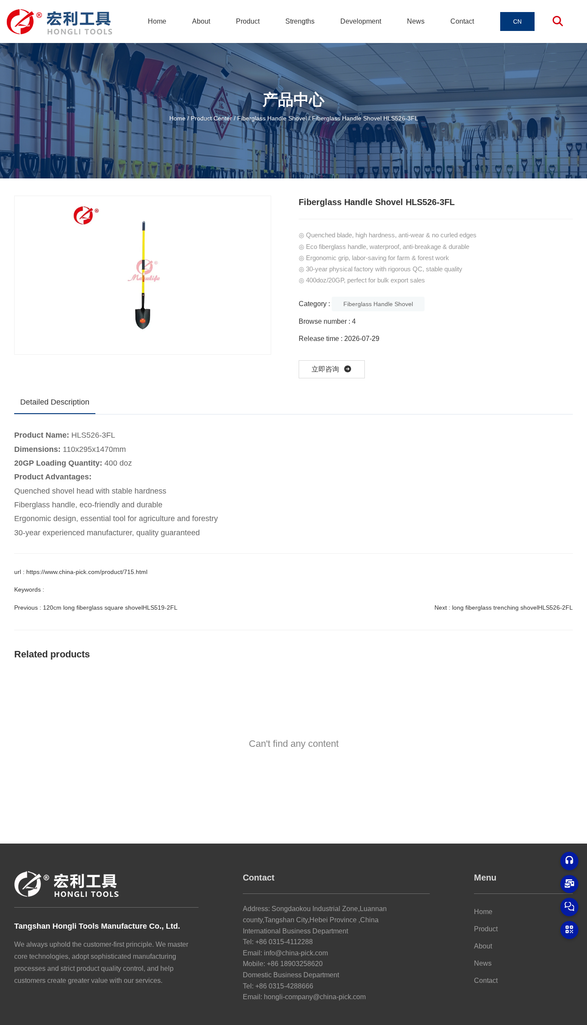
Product (248, 21)
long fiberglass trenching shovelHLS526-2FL (512, 607)
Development (360, 21)
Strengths (300, 21)
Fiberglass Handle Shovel (272, 117)
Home (157, 21)
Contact (462, 21)
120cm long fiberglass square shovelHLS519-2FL (110, 607)
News (416, 21)
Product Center (211, 117)
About (201, 21)
